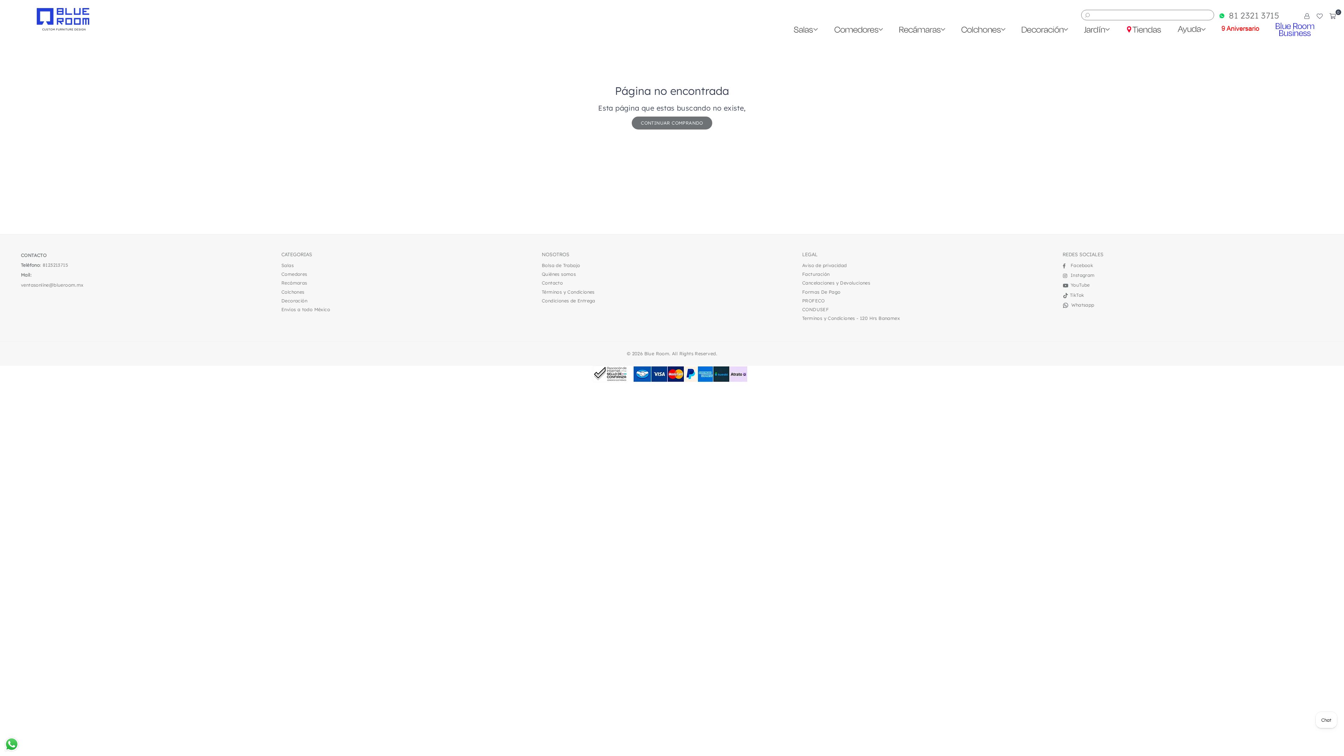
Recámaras (294, 283)
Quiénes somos (559, 274)
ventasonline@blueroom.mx (52, 285)
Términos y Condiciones (568, 292)
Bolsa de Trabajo (561, 265)
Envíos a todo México (305, 309)
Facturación (816, 274)
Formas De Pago (821, 292)
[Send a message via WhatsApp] (12, 744)
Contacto (552, 283)
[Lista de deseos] (1319, 15)
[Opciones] (1307, 15)
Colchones (292, 292)
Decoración (294, 300)
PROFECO (813, 300)
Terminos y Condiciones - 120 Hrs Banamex (851, 318)
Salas (287, 265)
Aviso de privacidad (824, 265)
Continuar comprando (672, 123)
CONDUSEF (815, 309)
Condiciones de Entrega (568, 300)
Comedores (294, 274)
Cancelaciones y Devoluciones (836, 283)
